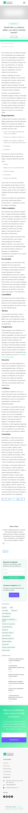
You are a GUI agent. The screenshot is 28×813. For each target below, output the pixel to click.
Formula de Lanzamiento (8, 624)
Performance (5, 644)
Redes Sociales (6, 650)
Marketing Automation (8, 638)
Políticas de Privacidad (17, 808)
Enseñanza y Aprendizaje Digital (8, 620)
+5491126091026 (11, 784)
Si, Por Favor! (14, 577)
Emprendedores (6, 616)
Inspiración (5, 629)
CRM (11, 607)
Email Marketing (6, 613)
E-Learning (5, 610)
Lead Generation (6, 635)
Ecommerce (14, 610)
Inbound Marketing (7, 626)
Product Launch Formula (8, 647)
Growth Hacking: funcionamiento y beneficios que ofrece (16, 667)
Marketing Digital (6, 641)
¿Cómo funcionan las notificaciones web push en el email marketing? (15, 697)
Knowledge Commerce (8, 632)
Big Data (4, 607)
